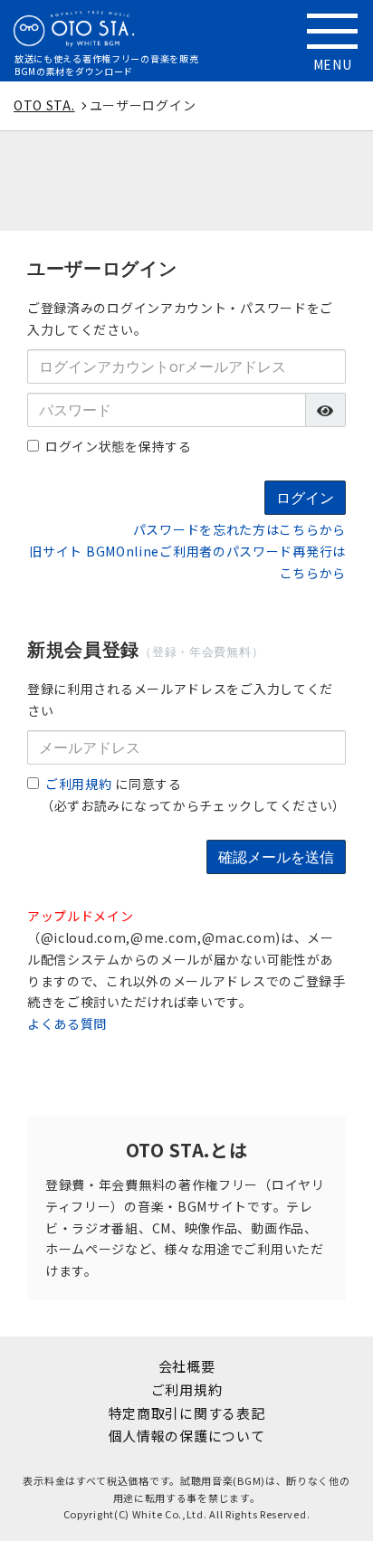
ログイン (305, 498)
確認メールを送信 (276, 857)
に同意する (113, 784)
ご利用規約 (78, 784)
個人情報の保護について (187, 1435)
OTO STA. (44, 105)
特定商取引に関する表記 (187, 1412)
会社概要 (186, 1365)
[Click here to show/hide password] (326, 410)
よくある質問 (67, 1023)
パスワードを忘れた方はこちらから (239, 529)
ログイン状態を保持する (118, 446)
